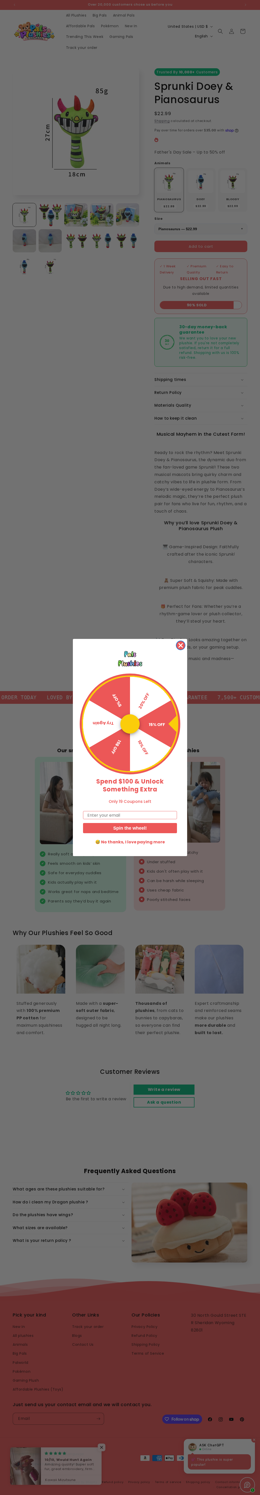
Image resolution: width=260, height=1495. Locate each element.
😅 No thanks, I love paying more (130, 842)
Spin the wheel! (130, 828)
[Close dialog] (180, 645)
